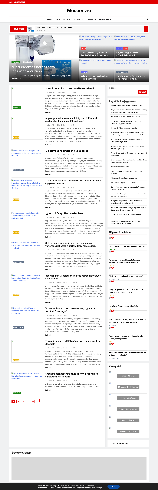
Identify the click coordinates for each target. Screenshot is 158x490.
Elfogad (113, 487)
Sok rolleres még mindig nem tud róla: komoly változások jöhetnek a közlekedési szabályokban (127, 322)
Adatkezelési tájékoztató (120, 444)
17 (33, 402)
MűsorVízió (50, 92)
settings (99, 487)
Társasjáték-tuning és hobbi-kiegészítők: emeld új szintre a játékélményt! (94, 55)
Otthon (66, 20)
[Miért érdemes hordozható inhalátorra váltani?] (31, 30)
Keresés (112, 88)
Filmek (50, 20)
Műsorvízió (79, 10)
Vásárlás (92, 20)
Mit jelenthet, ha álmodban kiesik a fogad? (67, 151)
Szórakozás (79, 20)
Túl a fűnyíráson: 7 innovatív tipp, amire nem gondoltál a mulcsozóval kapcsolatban (130, 79)
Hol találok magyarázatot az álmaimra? (125, 183)
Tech (58, 20)
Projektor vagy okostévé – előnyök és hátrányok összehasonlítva (128, 55)
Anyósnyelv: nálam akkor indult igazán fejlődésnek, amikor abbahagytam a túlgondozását (124, 262)
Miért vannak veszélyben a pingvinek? (124, 178)
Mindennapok (105, 20)
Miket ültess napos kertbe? (120, 167)
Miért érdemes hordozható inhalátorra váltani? (55, 27)
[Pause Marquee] (146, 29)
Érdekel (48, 112)
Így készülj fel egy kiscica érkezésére (64, 213)
